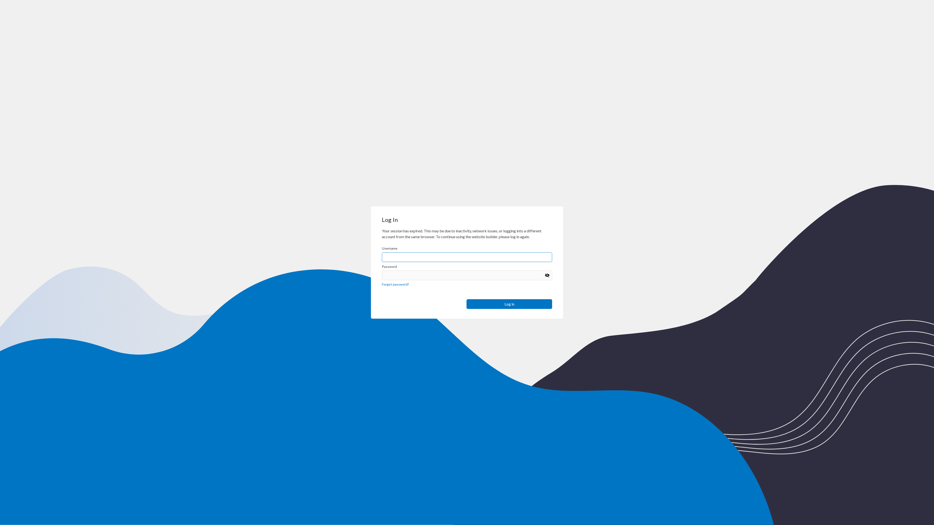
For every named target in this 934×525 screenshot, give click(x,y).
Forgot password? (395, 284)
